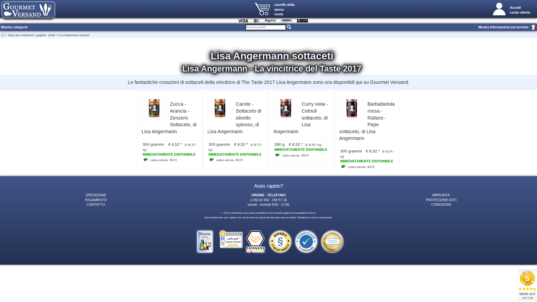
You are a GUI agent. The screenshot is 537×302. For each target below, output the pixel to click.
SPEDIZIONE (96, 195)
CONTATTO (96, 204)
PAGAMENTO (96, 200)
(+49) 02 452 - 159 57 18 (268, 200)
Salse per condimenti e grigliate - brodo (31, 35)
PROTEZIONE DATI (441, 200)
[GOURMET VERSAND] (28, 20)
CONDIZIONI (441, 204)
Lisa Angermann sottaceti (74, 35)
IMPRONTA (441, 195)
